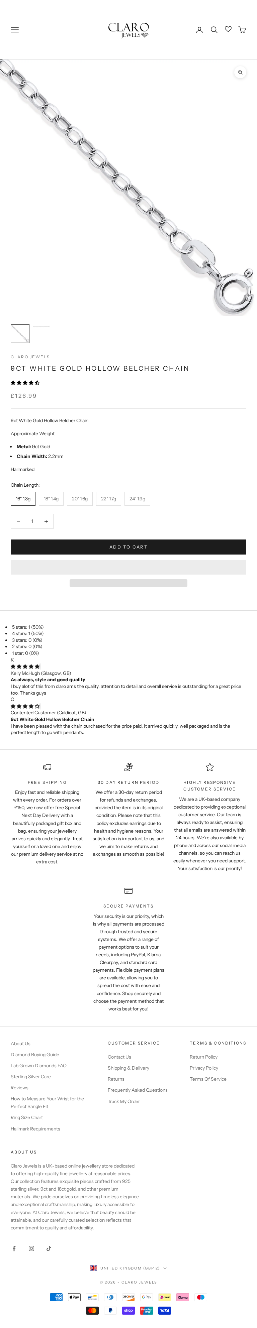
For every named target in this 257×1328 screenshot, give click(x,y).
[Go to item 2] (41, 326)
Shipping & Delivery (128, 1068)
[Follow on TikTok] (49, 1248)
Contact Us (119, 1057)
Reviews (19, 1088)
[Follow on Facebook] (14, 1248)
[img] (25, 666)
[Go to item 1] (20, 333)
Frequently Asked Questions (138, 1090)
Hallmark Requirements (35, 1129)
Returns (116, 1079)
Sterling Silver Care (31, 1077)
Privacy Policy (204, 1068)
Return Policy (204, 1057)
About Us (20, 1044)
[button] (25, 383)
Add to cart (128, 547)
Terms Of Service (208, 1079)
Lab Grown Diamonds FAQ (39, 1066)
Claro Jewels (30, 356)
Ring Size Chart (27, 1117)
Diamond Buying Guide (35, 1055)
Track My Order (124, 1101)
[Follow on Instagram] (31, 1248)
